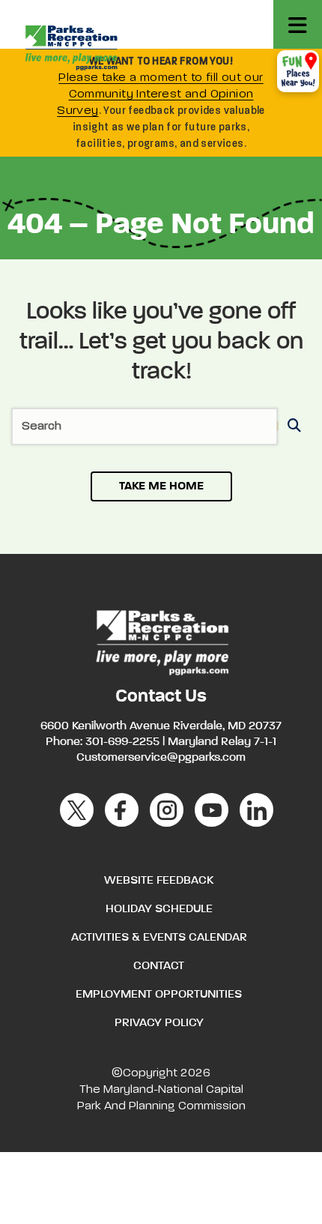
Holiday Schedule (159, 909)
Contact (158, 966)
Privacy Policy (159, 1023)
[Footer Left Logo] (161, 641)
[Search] (292, 426)
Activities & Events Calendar (159, 938)
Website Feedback (158, 881)
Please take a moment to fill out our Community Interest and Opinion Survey (160, 94)
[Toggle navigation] (297, 24)
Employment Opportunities (159, 995)
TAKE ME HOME (161, 486)
